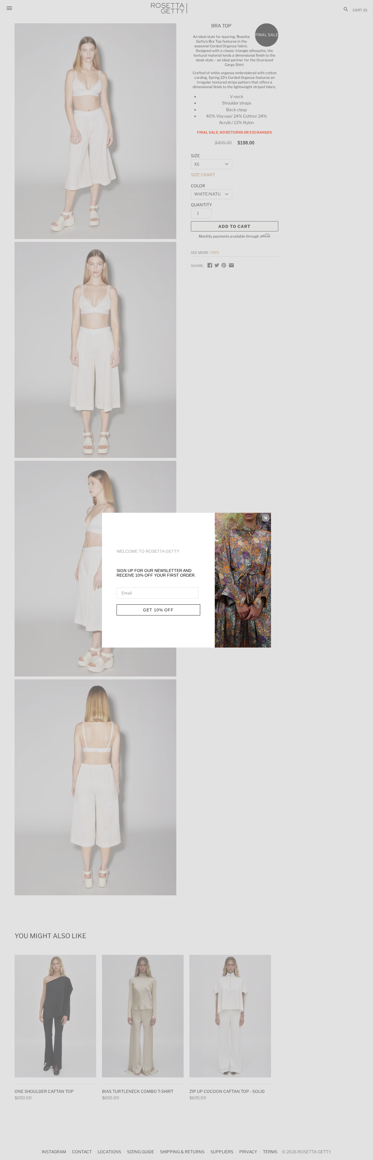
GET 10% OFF (158, 610)
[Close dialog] (266, 518)
